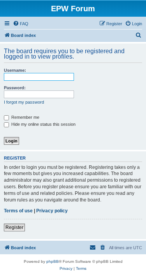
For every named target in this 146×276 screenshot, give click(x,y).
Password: (15, 87)
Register (14, 227)
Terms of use (18, 211)
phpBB (52, 261)
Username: (15, 70)
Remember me (24, 117)
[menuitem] (20, 23)
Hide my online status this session (43, 124)
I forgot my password (24, 102)
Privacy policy (52, 211)
